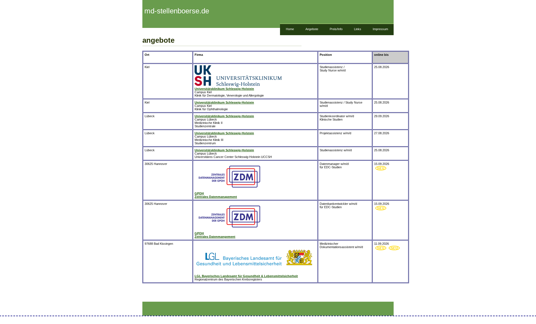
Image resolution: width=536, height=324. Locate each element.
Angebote (311, 29)
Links (357, 29)
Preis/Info (336, 29)
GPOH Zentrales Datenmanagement (216, 195)
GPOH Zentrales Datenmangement (215, 235)
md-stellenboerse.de (175, 11)
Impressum (380, 29)
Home (290, 29)
